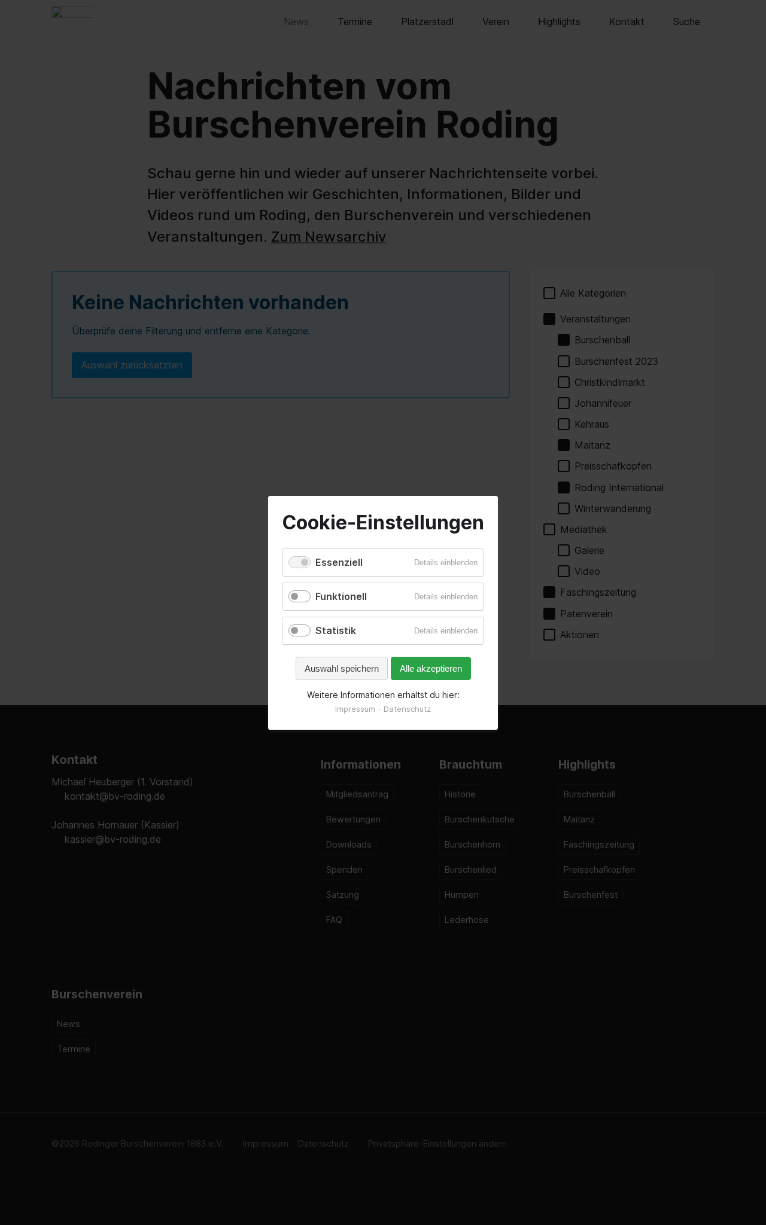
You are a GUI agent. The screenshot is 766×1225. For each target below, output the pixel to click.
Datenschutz (407, 709)
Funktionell (341, 596)
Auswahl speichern (342, 668)
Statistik (335, 630)
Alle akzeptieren (431, 668)
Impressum (355, 709)
